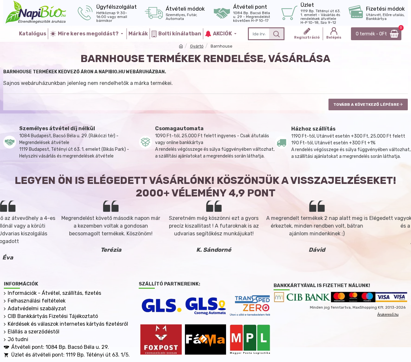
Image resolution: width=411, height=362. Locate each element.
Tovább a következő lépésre (366, 104)
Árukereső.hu (387, 314)
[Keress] (276, 33)
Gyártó (197, 46)
